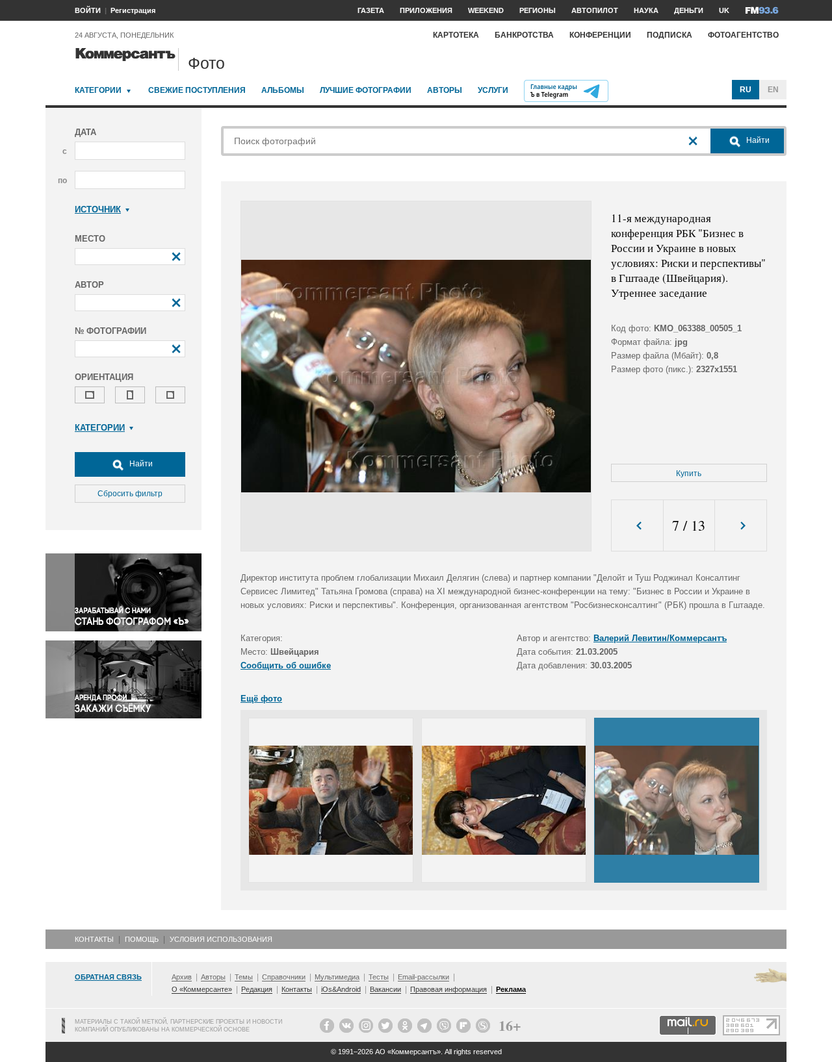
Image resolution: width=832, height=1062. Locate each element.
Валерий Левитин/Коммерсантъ (660, 638)
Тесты (379, 977)
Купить (688, 473)
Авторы (444, 90)
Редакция (256, 989)
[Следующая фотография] (740, 525)
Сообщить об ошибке (285, 665)
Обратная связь (108, 977)
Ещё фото (261, 698)
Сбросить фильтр (130, 493)
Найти (140, 463)
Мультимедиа (337, 977)
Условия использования (221, 939)
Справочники (284, 977)
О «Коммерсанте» (202, 989)
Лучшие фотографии (365, 90)
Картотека (456, 35)
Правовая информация (448, 989)
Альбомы (282, 90)
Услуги (493, 90)
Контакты (94, 939)
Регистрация (132, 10)
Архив (182, 977)
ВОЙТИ (88, 10)
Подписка (669, 35)
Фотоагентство (743, 35)
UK (724, 10)
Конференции (600, 35)
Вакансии (385, 989)
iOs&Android (341, 989)
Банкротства (524, 35)
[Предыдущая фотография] (637, 525)
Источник (98, 209)
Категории (98, 90)
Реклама (511, 989)
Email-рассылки (423, 977)
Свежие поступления (197, 90)
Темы (244, 977)
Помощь (142, 939)
